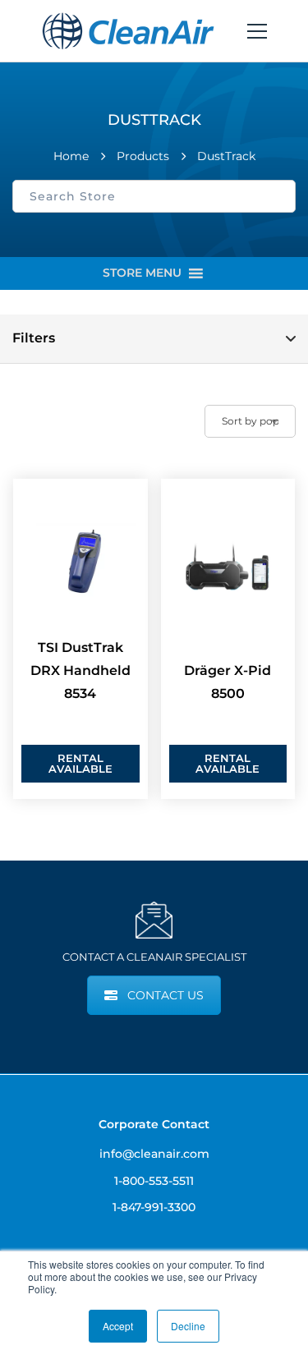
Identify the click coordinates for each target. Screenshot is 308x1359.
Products (143, 156)
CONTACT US (165, 995)
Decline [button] (188, 1326)
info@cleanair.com (154, 1153)
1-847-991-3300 (154, 1207)
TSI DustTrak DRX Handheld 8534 (80, 670)
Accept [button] (118, 1326)
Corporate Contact (154, 1124)
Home (71, 156)
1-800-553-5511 (154, 1180)
